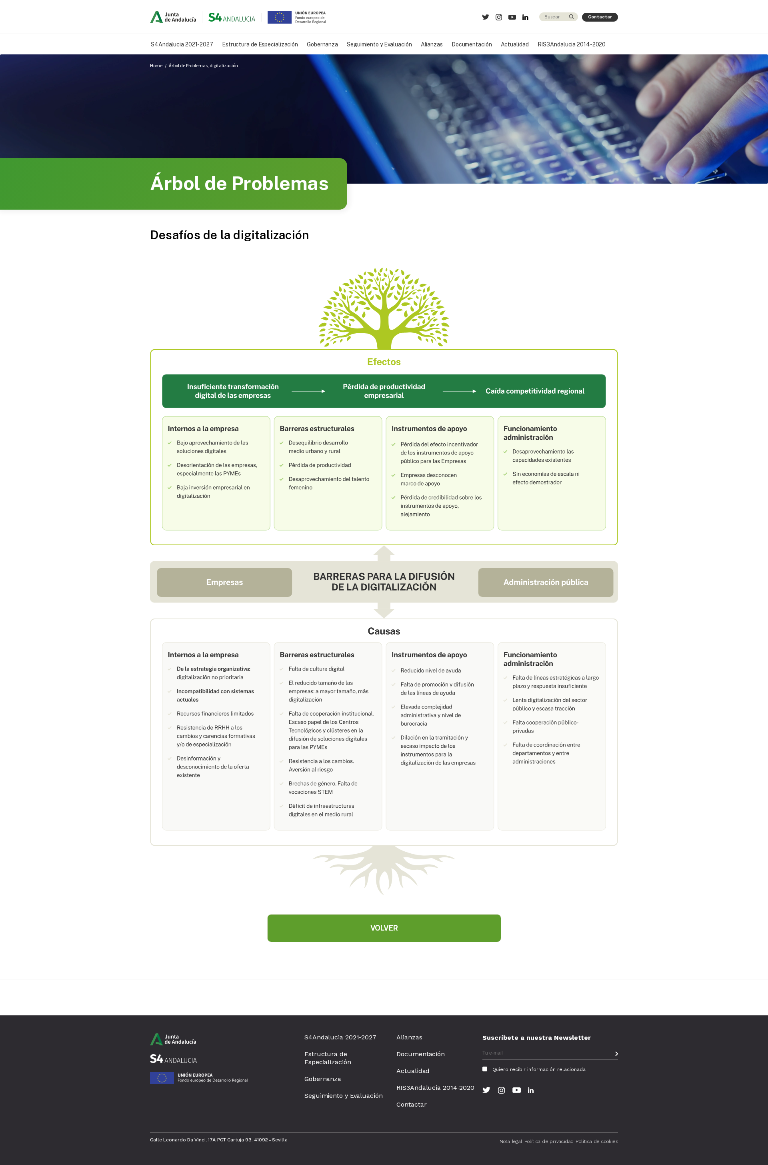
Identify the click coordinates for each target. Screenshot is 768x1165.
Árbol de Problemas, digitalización (203, 65)
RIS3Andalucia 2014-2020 (572, 44)
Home (156, 65)
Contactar (600, 16)
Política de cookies (597, 1141)
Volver (384, 928)
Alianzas (432, 44)
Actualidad (515, 44)
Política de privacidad (549, 1141)
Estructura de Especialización (260, 44)
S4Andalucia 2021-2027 (182, 44)
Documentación (472, 44)
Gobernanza (322, 44)
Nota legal (511, 1141)
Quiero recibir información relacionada (539, 1069)
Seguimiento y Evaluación (379, 44)
